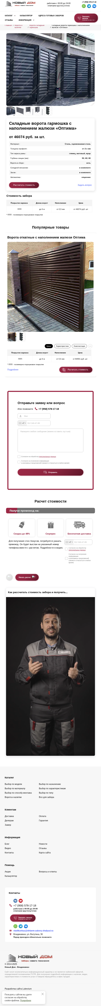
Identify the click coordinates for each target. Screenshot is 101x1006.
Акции (8, 872)
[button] (8, 227)
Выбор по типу (46, 793)
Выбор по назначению (50, 784)
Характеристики (62, 346)
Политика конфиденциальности (20, 992)
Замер (8, 825)
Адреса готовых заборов (51, 16)
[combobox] (22, 423)
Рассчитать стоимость (24, 185)
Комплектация (79, 346)
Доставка (9, 816)
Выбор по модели (13, 784)
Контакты (9, 853)
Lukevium (27, 989)
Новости (43, 844)
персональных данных (47, 457)
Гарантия (43, 820)
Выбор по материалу (15, 788)
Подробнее (25, 1000)
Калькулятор (26, 16)
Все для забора (46, 797)
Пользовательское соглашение (20, 995)
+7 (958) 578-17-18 (89, 2)
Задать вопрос (85, 185)
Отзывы (9, 20)
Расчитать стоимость (78, 370)
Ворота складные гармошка (36, 26)
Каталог (8, 16)
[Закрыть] (43, 994)
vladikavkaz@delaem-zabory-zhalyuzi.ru (33, 931)
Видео (8, 848)
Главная (8, 25)
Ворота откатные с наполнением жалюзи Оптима (46, 237)
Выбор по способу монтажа (18, 793)
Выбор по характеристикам (52, 788)
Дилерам (9, 820)
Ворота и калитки (18, 26)
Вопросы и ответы (48, 872)
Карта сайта (45, 853)
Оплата (42, 816)
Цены (49, 346)
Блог (7, 844)
